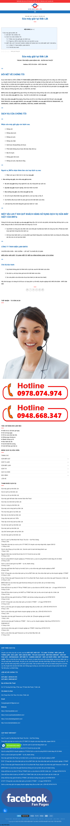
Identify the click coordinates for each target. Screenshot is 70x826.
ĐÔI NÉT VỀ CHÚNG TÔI (12, 35)
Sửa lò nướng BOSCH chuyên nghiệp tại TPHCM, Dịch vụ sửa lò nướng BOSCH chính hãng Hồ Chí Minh (31, 559)
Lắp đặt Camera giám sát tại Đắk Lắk (12, 531)
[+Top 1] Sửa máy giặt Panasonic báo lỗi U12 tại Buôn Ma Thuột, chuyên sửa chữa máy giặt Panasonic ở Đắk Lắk (34, 578)
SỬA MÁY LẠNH (6, 465)
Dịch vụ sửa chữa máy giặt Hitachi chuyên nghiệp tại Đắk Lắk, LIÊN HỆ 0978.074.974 (26, 611)
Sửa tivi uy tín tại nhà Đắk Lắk (10, 495)
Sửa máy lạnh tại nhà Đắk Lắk (10, 528)
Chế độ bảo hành (12, 47)
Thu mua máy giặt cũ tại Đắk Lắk (11, 512)
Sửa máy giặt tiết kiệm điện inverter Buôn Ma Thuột (16, 498)
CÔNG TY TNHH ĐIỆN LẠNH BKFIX (18, 45)
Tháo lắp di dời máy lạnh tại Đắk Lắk (12, 522)
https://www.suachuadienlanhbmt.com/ (12, 715)
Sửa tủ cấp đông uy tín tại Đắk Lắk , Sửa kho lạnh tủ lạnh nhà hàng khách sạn (24, 549)
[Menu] (35, 11)
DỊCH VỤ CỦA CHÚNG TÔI (12, 37)
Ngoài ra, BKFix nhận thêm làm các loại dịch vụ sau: (22, 41)
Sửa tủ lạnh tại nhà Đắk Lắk (9, 492)
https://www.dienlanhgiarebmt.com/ (12, 719)
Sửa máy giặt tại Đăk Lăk (9, 33)
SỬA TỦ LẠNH (5, 462)
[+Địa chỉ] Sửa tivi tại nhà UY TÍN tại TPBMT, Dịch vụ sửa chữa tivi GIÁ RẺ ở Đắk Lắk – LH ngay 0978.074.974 (33, 587)
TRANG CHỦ (5, 455)
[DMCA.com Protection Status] (22, 816)
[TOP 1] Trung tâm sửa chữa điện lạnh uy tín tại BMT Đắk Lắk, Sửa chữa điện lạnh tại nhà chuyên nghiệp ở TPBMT (34, 573)
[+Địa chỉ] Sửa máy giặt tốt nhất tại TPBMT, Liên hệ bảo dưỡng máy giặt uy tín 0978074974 (28, 597)
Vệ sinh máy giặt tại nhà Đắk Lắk (11, 535)
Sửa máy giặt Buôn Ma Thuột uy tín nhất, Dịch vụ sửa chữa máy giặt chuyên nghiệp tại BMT (28, 568)
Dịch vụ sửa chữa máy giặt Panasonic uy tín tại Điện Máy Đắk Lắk (20, 633)
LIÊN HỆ (3, 478)
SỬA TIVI (4, 468)
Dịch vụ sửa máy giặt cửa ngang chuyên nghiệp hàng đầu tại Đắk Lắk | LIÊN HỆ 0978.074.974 (29, 607)
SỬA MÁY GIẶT (5, 459)
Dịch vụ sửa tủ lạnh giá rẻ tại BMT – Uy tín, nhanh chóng (17, 563)
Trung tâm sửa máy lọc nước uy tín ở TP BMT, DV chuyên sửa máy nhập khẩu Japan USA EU (28, 544)
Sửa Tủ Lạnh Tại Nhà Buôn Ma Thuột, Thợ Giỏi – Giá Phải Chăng (20, 540)
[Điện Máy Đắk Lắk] (35, 6)
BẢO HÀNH (4, 475)
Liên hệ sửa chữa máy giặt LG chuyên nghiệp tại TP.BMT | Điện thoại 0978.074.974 (25, 628)
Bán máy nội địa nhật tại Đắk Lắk (11, 515)
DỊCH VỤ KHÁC (5, 472)
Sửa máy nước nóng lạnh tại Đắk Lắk (12, 508)
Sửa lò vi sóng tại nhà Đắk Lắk (10, 505)
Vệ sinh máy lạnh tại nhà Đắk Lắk (11, 525)
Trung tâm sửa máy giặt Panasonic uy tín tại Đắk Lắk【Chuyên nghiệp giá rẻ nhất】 (25, 616)
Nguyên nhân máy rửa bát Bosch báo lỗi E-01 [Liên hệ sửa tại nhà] (20, 554)
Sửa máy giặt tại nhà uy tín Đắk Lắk (35, 16)
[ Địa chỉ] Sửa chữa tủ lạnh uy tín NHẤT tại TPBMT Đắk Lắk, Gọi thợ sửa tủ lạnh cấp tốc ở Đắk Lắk (30, 592)
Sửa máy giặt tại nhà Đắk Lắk (10, 488)
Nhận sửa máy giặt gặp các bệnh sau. (18, 39)
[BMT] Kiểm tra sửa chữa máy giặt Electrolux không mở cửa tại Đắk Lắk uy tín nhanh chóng (28, 583)
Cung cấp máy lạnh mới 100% (10, 518)
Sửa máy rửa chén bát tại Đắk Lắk (11, 502)
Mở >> (32, 29)
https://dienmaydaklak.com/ (9, 711)
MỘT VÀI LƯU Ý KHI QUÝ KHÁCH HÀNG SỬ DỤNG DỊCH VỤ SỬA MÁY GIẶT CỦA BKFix (30, 43)
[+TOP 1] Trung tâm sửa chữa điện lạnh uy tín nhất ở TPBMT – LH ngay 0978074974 (26, 602)
